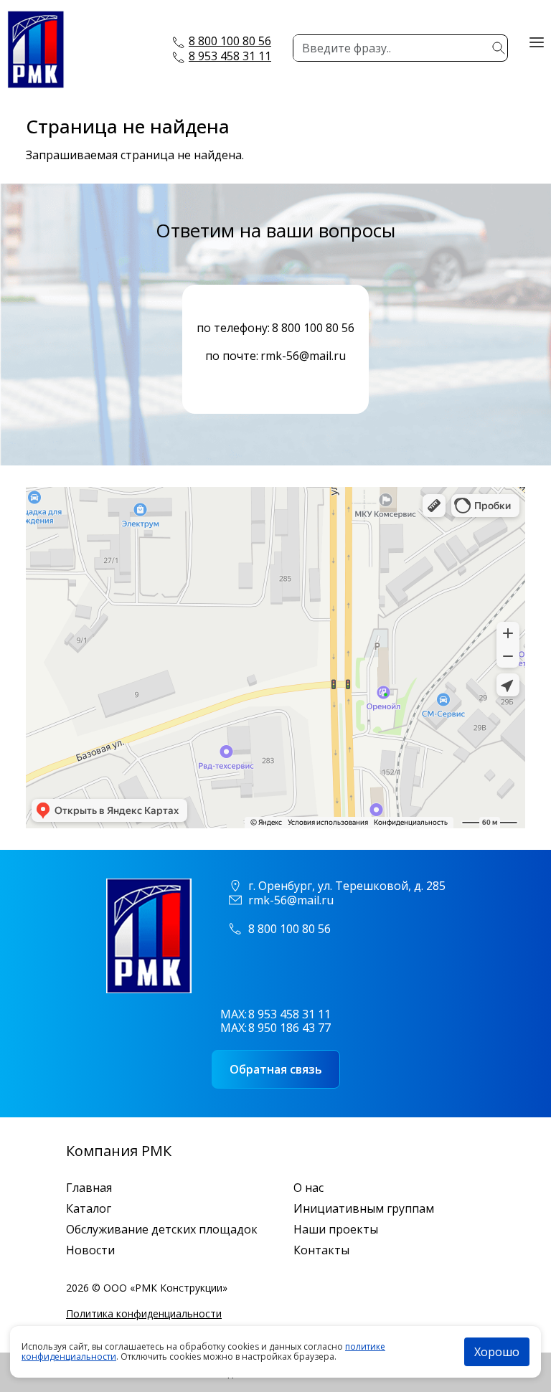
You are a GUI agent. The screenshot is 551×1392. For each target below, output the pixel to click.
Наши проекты (335, 1229)
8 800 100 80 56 (230, 41)
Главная (89, 1188)
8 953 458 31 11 (230, 56)
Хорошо (496, 1352)
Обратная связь (276, 1069)
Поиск (498, 48)
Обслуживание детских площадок (162, 1229)
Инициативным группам (363, 1209)
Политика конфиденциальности (144, 1313)
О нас (308, 1188)
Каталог (88, 1209)
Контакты (321, 1250)
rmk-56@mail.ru (303, 356)
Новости (90, 1250)
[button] (536, 41)
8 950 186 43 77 (289, 1028)
